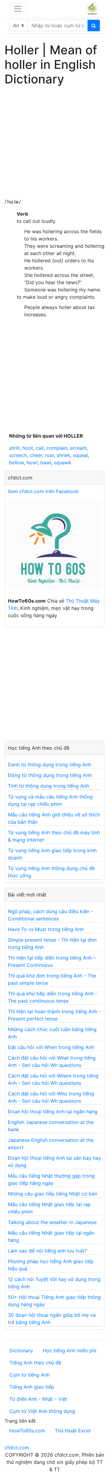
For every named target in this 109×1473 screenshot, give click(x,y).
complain (56, 448)
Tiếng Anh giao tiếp (31, 1387)
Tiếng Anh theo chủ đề (35, 1363)
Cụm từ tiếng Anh (29, 1375)
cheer (36, 455)
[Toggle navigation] (17, 9)
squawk (62, 462)
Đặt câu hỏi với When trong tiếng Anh (51, 1047)
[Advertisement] (54, 143)
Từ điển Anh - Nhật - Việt (38, 1399)
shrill (14, 448)
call (40, 448)
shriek (63, 455)
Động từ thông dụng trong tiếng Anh (50, 775)
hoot (27, 448)
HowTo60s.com (27, 1431)
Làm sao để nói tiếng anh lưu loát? (47, 1251)
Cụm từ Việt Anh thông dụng (42, 1411)
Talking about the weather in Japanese (52, 1222)
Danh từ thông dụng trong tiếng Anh (49, 765)
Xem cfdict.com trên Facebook (43, 491)
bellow (16, 462)
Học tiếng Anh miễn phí (69, 1350)
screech (18, 455)
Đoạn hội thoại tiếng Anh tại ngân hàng (52, 1111)
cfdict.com (17, 1447)
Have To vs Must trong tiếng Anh (46, 929)
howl (32, 462)
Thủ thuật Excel (73, 1431)
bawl (45, 462)
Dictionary (21, 1350)
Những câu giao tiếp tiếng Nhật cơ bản (52, 1194)
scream (78, 448)
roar (49, 455)
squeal (80, 455)
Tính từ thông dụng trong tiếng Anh (48, 786)
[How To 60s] (54, 548)
